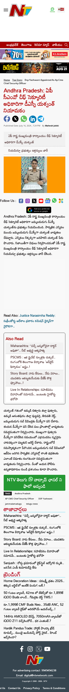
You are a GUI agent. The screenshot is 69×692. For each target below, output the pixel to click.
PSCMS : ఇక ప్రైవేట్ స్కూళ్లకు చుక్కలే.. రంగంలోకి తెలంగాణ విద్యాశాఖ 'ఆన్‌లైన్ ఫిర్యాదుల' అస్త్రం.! (32, 362)
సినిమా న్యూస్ (42, 45)
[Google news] (48, 201)
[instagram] (30, 649)
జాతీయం (57, 45)
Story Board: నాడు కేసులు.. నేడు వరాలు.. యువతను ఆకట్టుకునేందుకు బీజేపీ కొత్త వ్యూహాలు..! (35, 378)
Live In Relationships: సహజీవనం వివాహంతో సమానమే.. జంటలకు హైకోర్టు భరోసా (33, 394)
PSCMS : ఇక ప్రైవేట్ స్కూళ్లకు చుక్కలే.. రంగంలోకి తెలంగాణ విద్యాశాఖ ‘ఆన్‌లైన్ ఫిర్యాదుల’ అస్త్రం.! (32, 529)
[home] (2, 45)
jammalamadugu (13, 503)
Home (7, 80)
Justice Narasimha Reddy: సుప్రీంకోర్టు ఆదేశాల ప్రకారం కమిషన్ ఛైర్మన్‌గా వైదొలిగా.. (29, 320)
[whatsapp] (24, 119)
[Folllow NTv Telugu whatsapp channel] (52, 10)
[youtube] (47, 649)
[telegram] (41, 119)
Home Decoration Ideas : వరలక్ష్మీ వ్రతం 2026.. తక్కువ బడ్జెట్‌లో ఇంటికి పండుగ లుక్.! (34, 583)
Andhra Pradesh (22, 493)
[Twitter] (34, 202)
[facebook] (7, 119)
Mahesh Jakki (52, 125)
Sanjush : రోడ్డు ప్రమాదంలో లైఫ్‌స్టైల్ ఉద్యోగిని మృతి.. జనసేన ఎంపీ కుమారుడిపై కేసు (34, 565)
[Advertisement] (34, 282)
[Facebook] (21, 202)
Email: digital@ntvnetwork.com (34, 675)
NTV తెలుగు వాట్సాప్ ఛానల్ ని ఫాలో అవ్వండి (34, 482)
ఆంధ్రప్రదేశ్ (12, 45)
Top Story (17, 80)
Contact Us (14, 688)
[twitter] (16, 119)
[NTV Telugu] (20, 10)
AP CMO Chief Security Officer (19, 498)
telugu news (32, 503)
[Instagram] (27, 202)
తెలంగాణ (26, 45)
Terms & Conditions (54, 688)
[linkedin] (32, 119)
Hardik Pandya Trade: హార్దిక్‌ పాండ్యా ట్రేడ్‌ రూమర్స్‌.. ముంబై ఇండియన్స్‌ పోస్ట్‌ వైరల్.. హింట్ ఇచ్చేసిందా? (30, 632)
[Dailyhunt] (61, 202)
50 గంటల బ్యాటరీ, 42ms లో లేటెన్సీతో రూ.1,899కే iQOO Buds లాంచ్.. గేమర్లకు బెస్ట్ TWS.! (33, 595)
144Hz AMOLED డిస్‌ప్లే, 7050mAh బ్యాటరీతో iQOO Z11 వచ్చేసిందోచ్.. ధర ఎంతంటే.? (33, 618)
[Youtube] (41, 202)
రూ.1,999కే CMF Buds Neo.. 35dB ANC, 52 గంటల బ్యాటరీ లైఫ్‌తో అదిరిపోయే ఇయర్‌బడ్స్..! (34, 606)
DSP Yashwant (45, 498)
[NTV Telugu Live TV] (61, 10)
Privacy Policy (31, 688)
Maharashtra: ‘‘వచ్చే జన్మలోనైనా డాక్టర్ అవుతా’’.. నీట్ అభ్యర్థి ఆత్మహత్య (33, 348)
